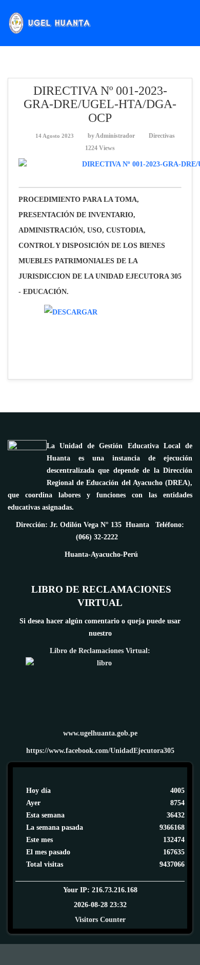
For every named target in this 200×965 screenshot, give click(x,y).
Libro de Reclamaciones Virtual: (100, 651)
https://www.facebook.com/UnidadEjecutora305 (100, 750)
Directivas (162, 135)
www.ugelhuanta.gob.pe (100, 733)
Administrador (115, 135)
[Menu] (188, 22)
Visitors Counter (100, 920)
